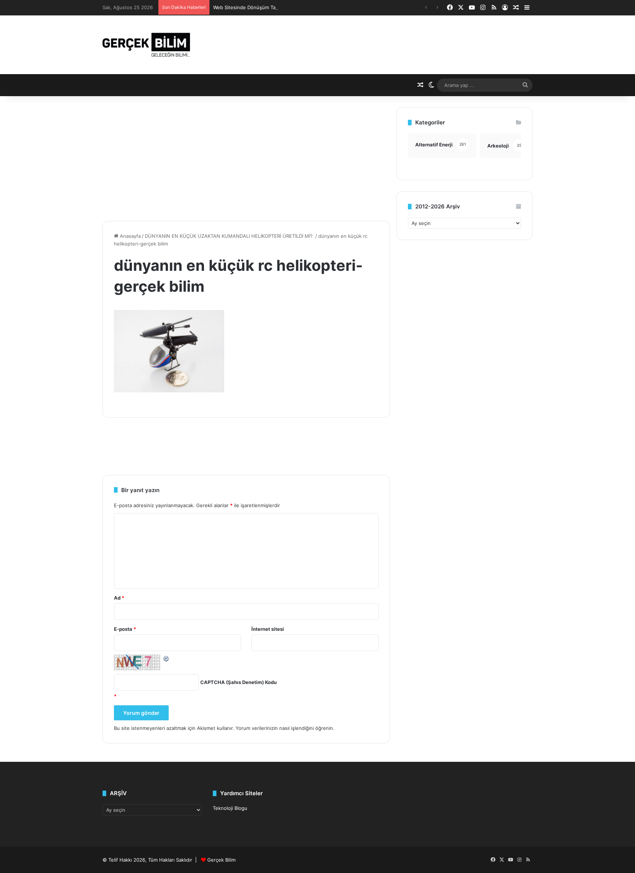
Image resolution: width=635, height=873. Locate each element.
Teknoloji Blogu (230, 808)
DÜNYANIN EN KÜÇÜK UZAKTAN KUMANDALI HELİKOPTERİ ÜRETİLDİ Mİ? (229, 236)
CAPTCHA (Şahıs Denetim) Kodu (238, 682)
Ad (119, 598)
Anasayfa (129, 236)
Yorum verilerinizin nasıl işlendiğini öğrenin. (285, 728)
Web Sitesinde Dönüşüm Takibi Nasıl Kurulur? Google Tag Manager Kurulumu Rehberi (310, 7)
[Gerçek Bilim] (146, 44)
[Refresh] (166, 658)
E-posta (125, 629)
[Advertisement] (246, 158)
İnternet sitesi (267, 629)
